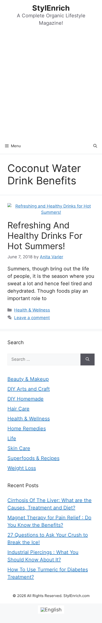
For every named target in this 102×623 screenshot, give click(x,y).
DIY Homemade (25, 399)
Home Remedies (26, 428)
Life (11, 438)
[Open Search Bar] (95, 146)
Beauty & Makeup (28, 379)
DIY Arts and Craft (28, 389)
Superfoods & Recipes (33, 458)
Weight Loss (21, 468)
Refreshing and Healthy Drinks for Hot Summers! (44, 235)
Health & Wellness (32, 310)
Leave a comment (32, 317)
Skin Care (18, 448)
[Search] (87, 359)
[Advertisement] (51, 85)
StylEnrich (51, 7)
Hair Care (18, 409)
